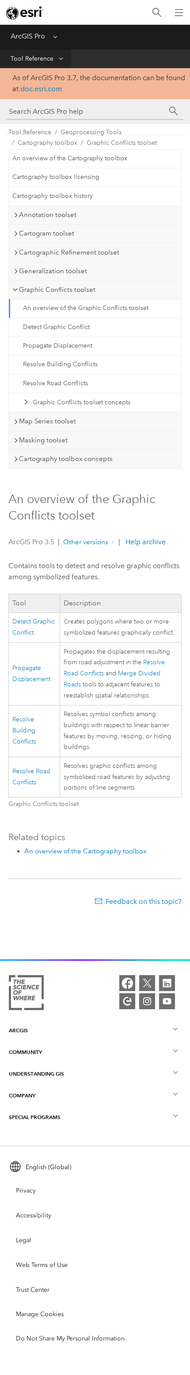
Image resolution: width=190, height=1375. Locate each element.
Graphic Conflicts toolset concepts (81, 402)
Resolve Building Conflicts (60, 364)
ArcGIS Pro (28, 36)
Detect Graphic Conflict (56, 327)
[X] (147, 983)
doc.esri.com (41, 89)
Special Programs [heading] (35, 1117)
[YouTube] (167, 1001)
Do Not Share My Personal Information (70, 1338)
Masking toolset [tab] (43, 440)
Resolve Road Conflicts (55, 383)
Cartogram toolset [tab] (46, 233)
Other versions (85, 542)
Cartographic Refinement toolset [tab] (69, 252)
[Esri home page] (24, 13)
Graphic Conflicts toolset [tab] (57, 290)
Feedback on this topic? (144, 901)
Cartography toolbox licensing (55, 177)
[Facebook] (127, 983)
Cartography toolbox (47, 143)
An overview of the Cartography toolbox (69, 158)
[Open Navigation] (179, 12)
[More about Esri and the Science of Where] (26, 994)
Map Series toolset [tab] (47, 421)
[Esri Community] (127, 1001)
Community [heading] (25, 1052)
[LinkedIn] (167, 983)
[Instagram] (147, 1001)
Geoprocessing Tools (91, 132)
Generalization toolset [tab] (53, 271)
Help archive (145, 542)
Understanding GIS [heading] (36, 1073)
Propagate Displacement (57, 345)
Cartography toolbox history (52, 196)
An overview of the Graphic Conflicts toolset (85, 308)
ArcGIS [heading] (18, 1030)
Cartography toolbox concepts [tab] (66, 459)
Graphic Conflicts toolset (122, 143)
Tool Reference (32, 58)
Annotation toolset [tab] (47, 215)
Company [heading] (22, 1095)
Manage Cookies (40, 1314)
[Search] (157, 12)
